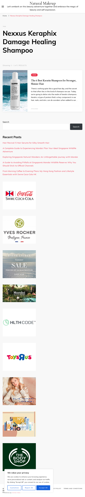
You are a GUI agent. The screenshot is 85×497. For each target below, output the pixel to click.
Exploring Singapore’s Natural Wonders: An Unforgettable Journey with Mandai (40, 157)
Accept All (43, 488)
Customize (14, 488)
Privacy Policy (55, 488)
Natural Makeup (43, 3)
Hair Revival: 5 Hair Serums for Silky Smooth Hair (26, 143)
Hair (34, 75)
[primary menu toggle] (3, 6)
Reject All (29, 488)
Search (6, 122)
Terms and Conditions (73, 488)
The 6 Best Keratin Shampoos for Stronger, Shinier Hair (53, 82)
